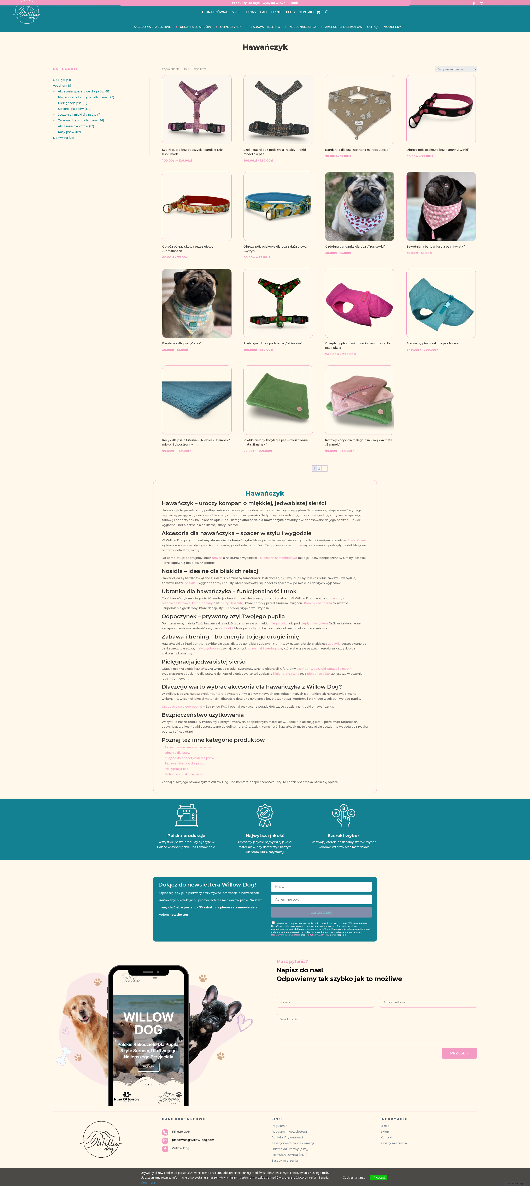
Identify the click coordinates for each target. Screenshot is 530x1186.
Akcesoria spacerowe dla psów (188, 747)
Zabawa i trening (265, 27)
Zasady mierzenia (284, 1160)
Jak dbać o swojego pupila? (182, 706)
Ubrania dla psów (195, 27)
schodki (227, 628)
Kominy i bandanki (318, 603)
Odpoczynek (231, 27)
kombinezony (202, 603)
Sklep (237, 12)
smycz (217, 558)
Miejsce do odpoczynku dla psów (189, 758)
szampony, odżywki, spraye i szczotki (324, 669)
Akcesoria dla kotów (344, 27)
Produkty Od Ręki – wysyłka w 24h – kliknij (265, 3)
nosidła (190, 583)
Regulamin (279, 1126)
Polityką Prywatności (317, 934)
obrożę (297, 545)
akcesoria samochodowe (278, 558)
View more (148, 1182)
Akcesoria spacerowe (152, 27)
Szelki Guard (356, 540)
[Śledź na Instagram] (481, 4)
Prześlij (459, 1053)
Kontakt (306, 12)
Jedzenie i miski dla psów (184, 774)
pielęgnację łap (318, 674)
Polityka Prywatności (287, 1137)
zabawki (334, 644)
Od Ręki (373, 27)
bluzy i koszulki (231, 603)
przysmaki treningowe (265, 648)
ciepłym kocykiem (314, 623)
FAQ (263, 12)
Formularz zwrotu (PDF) (289, 1155)
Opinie (276, 12)
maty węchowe (207, 648)
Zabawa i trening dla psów (184, 763)
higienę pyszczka (286, 674)
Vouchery (392, 27)
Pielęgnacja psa (302, 27)
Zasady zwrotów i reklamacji (292, 1143)
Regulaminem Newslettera (285, 934)
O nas (251, 12)
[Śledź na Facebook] (473, 4)
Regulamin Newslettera (289, 1131)
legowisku (280, 623)
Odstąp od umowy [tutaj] (289, 1149)
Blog (290, 12)
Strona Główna (213, 12)
